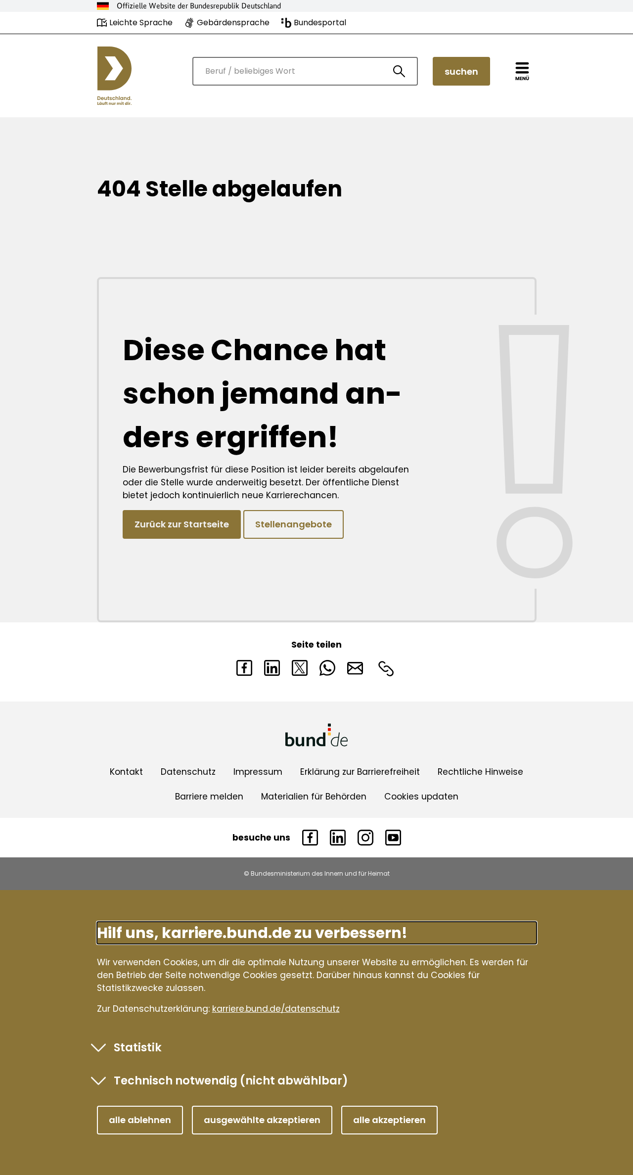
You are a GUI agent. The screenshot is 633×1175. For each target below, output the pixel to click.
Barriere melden (209, 796)
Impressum (257, 772)
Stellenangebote (293, 524)
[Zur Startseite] (114, 75)
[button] (140, 1120)
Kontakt (126, 772)
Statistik (138, 1047)
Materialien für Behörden (313, 796)
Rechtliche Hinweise (480, 772)
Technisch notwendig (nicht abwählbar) (231, 1080)
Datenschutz (188, 772)
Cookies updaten (421, 796)
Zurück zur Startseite (182, 524)
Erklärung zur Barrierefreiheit (360, 772)
